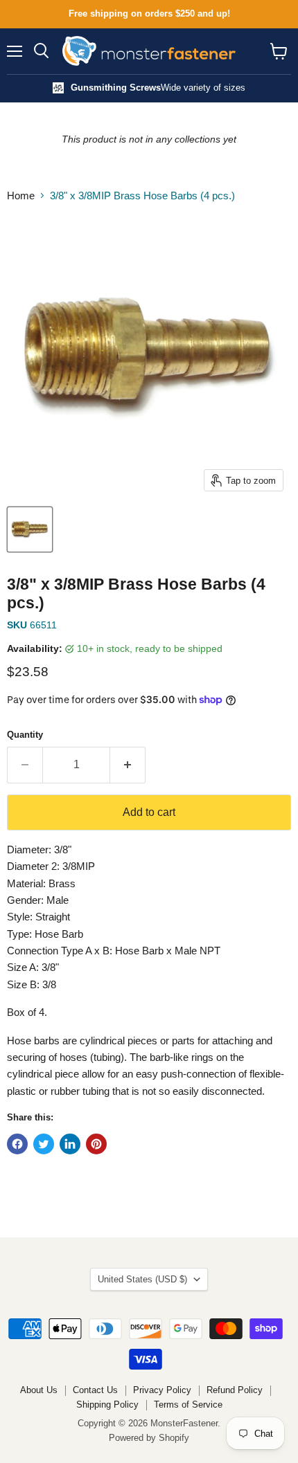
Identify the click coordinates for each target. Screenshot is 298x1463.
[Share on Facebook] (17, 1144)
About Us (39, 1390)
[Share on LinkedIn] (70, 1144)
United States (142, 1279)
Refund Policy (235, 1390)
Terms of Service (188, 1404)
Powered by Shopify (149, 1438)
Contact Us (95, 1390)
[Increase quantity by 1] (128, 765)
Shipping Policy (107, 1404)
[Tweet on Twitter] (43, 1144)
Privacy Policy (162, 1390)
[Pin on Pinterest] (96, 1144)
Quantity (25, 734)
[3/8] (30, 529)
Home (21, 195)
